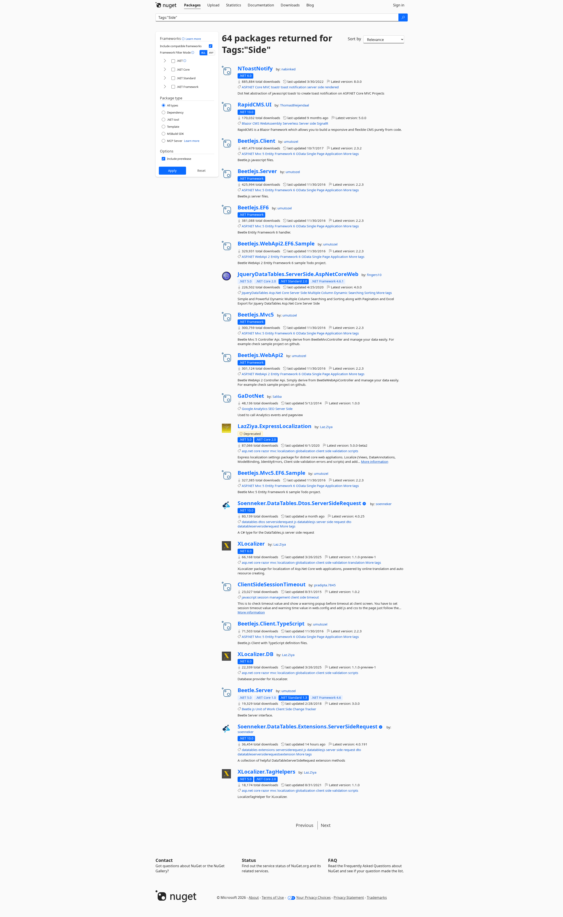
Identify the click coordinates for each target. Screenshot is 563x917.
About (254, 897)
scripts (353, 451)
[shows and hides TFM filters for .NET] (165, 61)
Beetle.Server (255, 690)
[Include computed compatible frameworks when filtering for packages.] (210, 46)
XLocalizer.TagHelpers (266, 771)
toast (284, 87)
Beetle (246, 709)
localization (286, 451)
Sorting (369, 292)
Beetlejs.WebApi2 (260, 355)
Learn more (193, 39)
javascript (249, 597)
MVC (266, 87)
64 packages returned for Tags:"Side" (277, 43)
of (264, 709)
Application (333, 153)
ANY (211, 52)
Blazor (247, 123)
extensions (266, 749)
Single (311, 153)
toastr (275, 87)
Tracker (310, 709)
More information (374, 461)
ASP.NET (248, 87)
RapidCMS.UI (254, 104)
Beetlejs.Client (256, 140)
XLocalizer (251, 543)
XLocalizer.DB (255, 654)
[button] (184, 38)
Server (304, 123)
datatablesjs (306, 521)
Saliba (277, 396)
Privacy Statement (349, 897)
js (295, 521)
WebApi (261, 256)
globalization (305, 451)
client (320, 451)
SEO (271, 408)
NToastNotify (255, 68)
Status (249, 860)
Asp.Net (275, 292)
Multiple (314, 292)
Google (247, 408)
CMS (255, 123)
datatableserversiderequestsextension (266, 754)
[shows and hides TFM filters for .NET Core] (165, 69)
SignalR (322, 123)
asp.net (247, 451)
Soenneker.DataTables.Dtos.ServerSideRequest (299, 503)
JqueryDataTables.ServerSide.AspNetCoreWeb (298, 274)
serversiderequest (279, 521)
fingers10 (374, 274)
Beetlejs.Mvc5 (256, 314)
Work (271, 709)
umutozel (291, 141)
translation (356, 562)
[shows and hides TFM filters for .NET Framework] (165, 87)
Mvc (258, 153)
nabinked (288, 69)
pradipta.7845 (325, 585)
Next (325, 825)
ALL (203, 52)
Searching (355, 292)
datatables (249, 521)
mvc (273, 451)
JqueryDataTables (255, 292)
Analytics (260, 408)
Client (280, 709)
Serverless (290, 123)
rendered (332, 87)
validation (339, 451)
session (263, 597)
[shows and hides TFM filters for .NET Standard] (165, 78)
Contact (164, 860)
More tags (351, 153)
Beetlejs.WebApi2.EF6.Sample (276, 243)
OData (301, 153)
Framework (283, 153)
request (339, 521)
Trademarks (377, 897)
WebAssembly (271, 123)
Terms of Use (273, 897)
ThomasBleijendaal (294, 105)
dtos (261, 521)
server (312, 87)
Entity (269, 153)
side (321, 87)
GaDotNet (251, 395)
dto (348, 521)
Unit (259, 709)
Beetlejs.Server (257, 171)
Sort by (354, 38)
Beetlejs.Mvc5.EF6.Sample (271, 472)
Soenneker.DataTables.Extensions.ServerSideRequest (307, 726)
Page (320, 153)
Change (298, 709)
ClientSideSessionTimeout (272, 584)
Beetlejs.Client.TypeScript (271, 623)
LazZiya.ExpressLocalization (274, 426)
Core (258, 87)
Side (303, 292)
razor (265, 451)
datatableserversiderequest (258, 526)
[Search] (403, 17)
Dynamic (341, 292)
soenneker (384, 504)
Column (327, 292)
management (279, 597)
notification (297, 87)
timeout (313, 597)
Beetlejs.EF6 (253, 207)
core (257, 451)
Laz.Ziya (326, 427)
